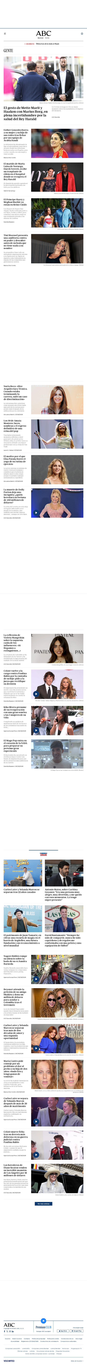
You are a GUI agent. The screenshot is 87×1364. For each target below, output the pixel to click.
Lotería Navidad (55, 1348)
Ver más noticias (44, 1204)
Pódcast (59, 1354)
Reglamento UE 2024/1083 (29, 1341)
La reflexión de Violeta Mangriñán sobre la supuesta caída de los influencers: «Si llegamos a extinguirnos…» (14, 643)
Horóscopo (65, 1348)
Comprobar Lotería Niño (12, 1348)
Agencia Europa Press (10, 731)
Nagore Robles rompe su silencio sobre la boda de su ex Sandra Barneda (15, 960)
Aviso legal (79, 1339)
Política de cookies (53, 1339)
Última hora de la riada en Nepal (47, 44)
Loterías (32, 1351)
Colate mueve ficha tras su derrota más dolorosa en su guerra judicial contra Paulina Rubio (16, 1137)
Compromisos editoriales (68, 1341)
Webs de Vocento (76, 1361)
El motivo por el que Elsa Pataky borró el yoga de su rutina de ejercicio (15, 460)
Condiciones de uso (67, 1339)
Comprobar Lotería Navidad (40, 1348)
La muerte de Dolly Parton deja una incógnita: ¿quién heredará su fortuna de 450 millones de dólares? (15, 496)
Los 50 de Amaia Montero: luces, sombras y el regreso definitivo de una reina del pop (15, 426)
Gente (8, 50)
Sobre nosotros (17, 1339)
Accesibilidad (15, 1341)
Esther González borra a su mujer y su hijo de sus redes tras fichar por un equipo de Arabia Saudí (16, 135)
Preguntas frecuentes (63, 1351)
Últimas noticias (23, 1351)
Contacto (27, 1339)
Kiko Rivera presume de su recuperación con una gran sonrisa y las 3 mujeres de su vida (15, 712)
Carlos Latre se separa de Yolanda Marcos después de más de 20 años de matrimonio (16, 1102)
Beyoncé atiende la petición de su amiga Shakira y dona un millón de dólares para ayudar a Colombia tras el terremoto (15, 997)
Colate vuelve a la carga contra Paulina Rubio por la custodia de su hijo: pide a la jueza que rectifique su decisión (15, 677)
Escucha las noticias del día (45, 1351)
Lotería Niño (26, 1348)
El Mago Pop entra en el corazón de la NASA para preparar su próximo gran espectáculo (15, 745)
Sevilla (47, 38)
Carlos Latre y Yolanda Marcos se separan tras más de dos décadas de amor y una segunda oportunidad (16, 1032)
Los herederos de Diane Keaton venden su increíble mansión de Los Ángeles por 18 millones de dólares (15, 1170)
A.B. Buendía (56, 117)
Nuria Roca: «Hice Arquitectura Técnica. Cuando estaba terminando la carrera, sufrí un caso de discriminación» (15, 393)
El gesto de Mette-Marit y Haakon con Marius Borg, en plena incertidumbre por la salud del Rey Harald (26, 113)
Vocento (7, 1339)
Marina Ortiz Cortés (10, 157)
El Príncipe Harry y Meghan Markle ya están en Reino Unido (15, 202)
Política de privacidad (38, 1339)
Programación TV (76, 1348)
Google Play (77, 1331)
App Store (64, 1331)
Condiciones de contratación (49, 1341)
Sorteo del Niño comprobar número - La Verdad (39, 1354)
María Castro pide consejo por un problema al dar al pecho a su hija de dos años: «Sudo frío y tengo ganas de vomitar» (15, 1069)
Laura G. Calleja (8, 450)
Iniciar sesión (82, 33)
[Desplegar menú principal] (5, 33)
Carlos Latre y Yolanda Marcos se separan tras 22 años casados (22, 891)
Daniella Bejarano (9, 222)
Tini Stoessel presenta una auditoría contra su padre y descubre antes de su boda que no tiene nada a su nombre (16, 242)
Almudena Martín (9, 414)
